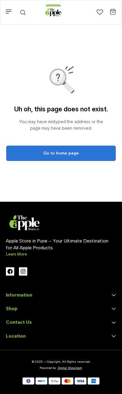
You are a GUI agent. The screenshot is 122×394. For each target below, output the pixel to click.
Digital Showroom (70, 368)
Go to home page (61, 153)
